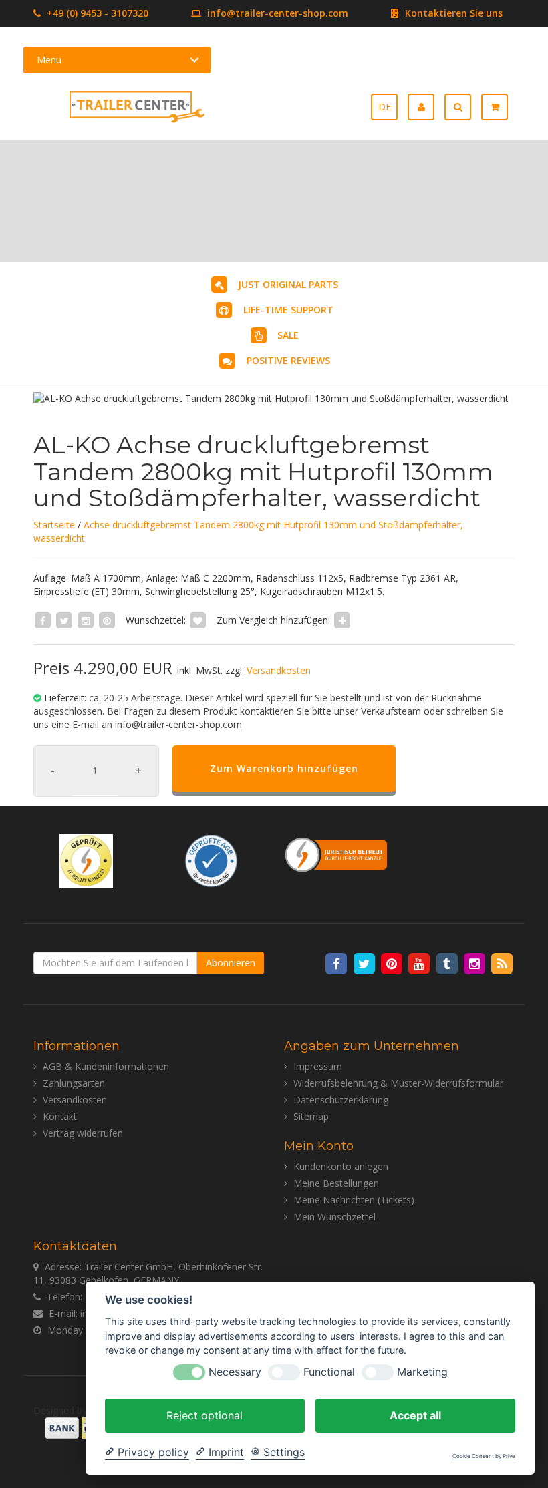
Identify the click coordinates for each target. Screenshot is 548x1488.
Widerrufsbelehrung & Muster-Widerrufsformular (398, 1083)
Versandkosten (279, 670)
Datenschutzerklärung (340, 1099)
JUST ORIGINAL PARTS (288, 284)
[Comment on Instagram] (85, 620)
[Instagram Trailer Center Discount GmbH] (475, 962)
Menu (49, 59)
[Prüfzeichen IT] (86, 860)
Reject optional (204, 1415)
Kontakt (60, 1116)
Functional (329, 1372)
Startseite (54, 524)
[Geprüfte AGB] (211, 860)
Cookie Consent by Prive (483, 1456)
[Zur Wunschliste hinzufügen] (197, 620)
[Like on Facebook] (42, 620)
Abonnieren (230, 962)
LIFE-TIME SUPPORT (288, 309)
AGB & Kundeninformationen (106, 1066)
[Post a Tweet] (64, 620)
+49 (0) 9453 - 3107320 (96, 13)
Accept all (415, 1415)
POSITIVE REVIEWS (288, 360)
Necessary (235, 1372)
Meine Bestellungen (336, 1183)
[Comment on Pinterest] (107, 620)
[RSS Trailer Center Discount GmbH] (502, 962)
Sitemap (311, 1116)
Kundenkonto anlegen (340, 1166)
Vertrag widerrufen (83, 1133)
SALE (288, 335)
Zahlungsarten (74, 1083)
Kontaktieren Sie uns (452, 13)
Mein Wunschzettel (334, 1216)
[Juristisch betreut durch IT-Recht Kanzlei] (336, 854)
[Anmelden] (426, 107)
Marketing (422, 1372)
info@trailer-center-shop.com (277, 13)
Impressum (317, 1066)
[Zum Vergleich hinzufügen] (342, 620)
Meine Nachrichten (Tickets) (353, 1199)
